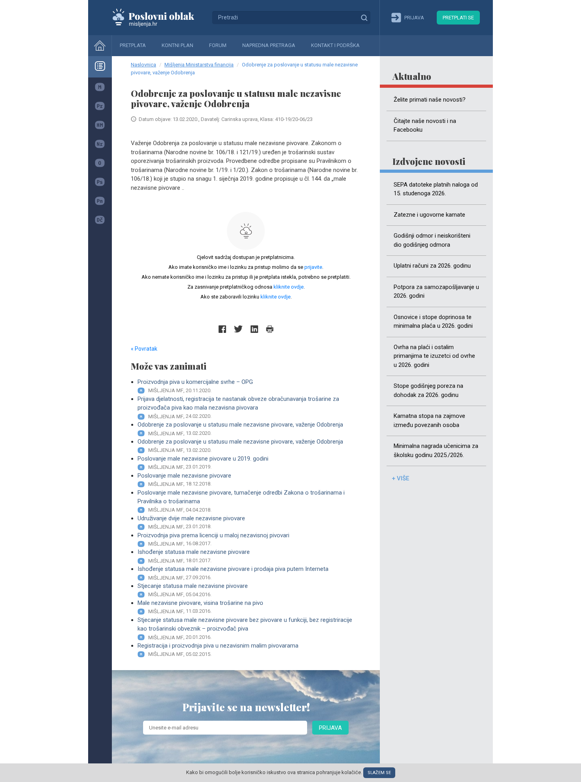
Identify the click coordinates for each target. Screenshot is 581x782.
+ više (400, 478)
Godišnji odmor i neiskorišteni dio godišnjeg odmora (432, 240)
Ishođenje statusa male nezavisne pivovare (194, 555)
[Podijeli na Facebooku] (222, 329)
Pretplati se (458, 18)
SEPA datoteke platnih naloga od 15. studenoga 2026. (436, 189)
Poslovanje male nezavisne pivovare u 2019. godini (203, 462)
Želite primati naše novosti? (430, 99)
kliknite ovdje (289, 287)
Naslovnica (143, 65)
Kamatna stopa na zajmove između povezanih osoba (429, 420)
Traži (364, 17)
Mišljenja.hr (159, 17)
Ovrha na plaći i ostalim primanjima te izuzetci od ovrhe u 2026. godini (434, 356)
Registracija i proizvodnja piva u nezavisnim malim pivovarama (218, 649)
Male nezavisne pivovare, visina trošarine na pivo (200, 606)
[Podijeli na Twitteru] (238, 329)
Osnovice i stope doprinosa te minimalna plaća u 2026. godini (433, 322)
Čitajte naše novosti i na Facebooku (425, 125)
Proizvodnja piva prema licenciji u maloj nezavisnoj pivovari (213, 539)
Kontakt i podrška (335, 45)
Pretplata (133, 45)
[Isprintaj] (270, 329)
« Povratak (144, 349)
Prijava (330, 727)
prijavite (313, 267)
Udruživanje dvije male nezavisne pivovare (191, 522)
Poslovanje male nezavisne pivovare (184, 479)
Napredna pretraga (268, 45)
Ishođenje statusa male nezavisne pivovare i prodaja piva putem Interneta (233, 572)
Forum (217, 45)
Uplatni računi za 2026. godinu (432, 265)
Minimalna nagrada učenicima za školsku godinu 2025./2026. (436, 450)
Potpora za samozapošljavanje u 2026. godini (436, 291)
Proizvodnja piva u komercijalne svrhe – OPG (195, 385)
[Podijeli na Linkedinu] (254, 329)
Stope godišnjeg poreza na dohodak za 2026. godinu (428, 390)
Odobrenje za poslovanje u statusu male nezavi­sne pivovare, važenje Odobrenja (240, 428)
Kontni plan (177, 45)
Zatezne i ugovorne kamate (429, 214)
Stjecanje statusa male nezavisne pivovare (193, 589)
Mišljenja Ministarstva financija (199, 65)
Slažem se (379, 772)
